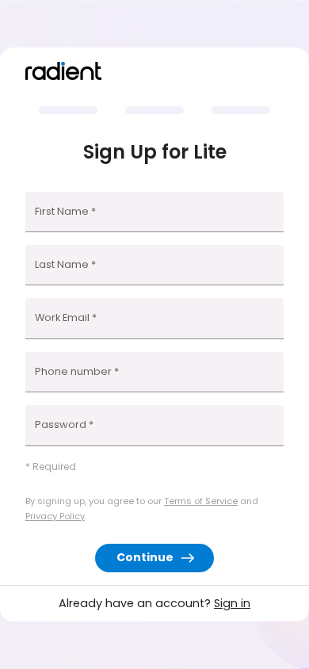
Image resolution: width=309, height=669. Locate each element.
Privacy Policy (55, 516)
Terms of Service (201, 501)
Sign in (232, 603)
